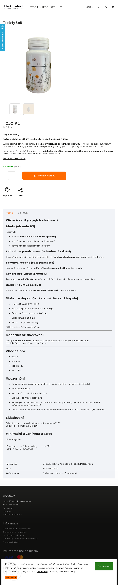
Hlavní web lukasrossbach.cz (17, 528)
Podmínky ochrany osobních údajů (20, 538)
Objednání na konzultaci (15, 532)
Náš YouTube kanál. (12, 514)
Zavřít (106, 201)
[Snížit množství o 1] (5, 176)
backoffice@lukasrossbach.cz (17, 501)
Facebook (8, 508)
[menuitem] (45, 7)
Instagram (8, 511)
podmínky (42, 571)
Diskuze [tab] (23, 213)
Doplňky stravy (50, 464)
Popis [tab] (9, 213)
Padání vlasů (86, 464)
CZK (88, 7)
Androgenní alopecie (68, 464)
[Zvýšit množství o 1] (18, 176)
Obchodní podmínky (13, 535)
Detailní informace (14, 158)
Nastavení (11, 577)
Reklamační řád (11, 542)
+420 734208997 (11, 504)
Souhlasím (104, 566)
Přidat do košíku (46, 175)
